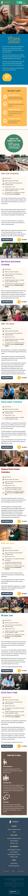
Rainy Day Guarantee (14, 865)
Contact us (6, 871)
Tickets (14, 860)
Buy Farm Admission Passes (14, 838)
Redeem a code (14, 843)
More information (7, 239)
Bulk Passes (14, 835)
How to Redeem (14, 840)
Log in (14, 832)
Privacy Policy (20, 871)
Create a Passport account (14, 829)
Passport (14, 826)
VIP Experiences (14, 846)
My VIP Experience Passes (14, 854)
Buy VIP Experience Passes (14, 849)
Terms (13, 871)
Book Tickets (14, 863)
